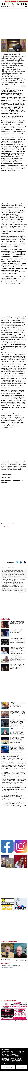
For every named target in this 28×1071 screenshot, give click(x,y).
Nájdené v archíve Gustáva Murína (11, 965)
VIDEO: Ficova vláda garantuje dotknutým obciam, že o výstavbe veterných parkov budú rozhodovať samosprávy (17, 704)
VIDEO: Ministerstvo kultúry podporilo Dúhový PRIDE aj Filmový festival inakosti (16, 631)
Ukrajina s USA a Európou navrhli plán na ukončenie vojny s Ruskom (13, 769)
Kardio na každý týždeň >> (21, 960)
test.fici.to (21, 1020)
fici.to (16, 1020)
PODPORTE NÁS (10, 1)
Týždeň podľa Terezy (7, 967)
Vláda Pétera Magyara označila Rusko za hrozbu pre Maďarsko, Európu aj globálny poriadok (17, 622)
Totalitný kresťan (6, 959)
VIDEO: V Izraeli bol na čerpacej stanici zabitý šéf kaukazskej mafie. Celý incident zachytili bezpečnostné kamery (12, 776)
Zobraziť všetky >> (21, 591)
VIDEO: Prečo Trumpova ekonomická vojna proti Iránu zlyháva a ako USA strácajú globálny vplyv (12, 756)
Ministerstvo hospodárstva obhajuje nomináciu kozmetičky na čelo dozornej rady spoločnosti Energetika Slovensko (13, 766)
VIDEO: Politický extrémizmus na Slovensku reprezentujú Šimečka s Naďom (13, 790)
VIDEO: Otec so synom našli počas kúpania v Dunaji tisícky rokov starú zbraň (13, 799)
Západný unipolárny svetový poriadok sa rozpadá (11, 792)
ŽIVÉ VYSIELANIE (22, 1)
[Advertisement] (14, 22)
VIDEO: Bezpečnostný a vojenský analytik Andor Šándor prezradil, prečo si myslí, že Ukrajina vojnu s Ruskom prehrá (13, 787)
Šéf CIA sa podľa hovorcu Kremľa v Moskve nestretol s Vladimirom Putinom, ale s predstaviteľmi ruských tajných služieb (17, 666)
